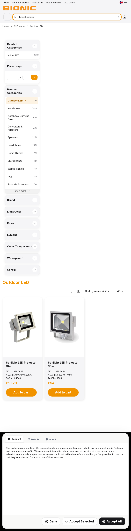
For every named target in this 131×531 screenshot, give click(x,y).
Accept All (114, 521)
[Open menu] (7, 17)
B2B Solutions (53, 2)
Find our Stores (20, 2)
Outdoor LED (36, 26)
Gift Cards (37, 2)
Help (6, 2)
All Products (20, 26)
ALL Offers (70, 2)
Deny (53, 521)
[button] (22, 327)
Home (6, 26)
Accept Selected (81, 521)
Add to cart (21, 392)
